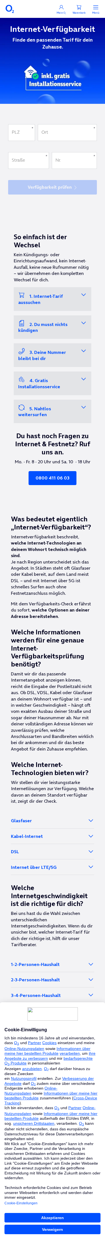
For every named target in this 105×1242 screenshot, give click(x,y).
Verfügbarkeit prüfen (50, 187)
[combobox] (67, 132)
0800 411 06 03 (52, 478)
